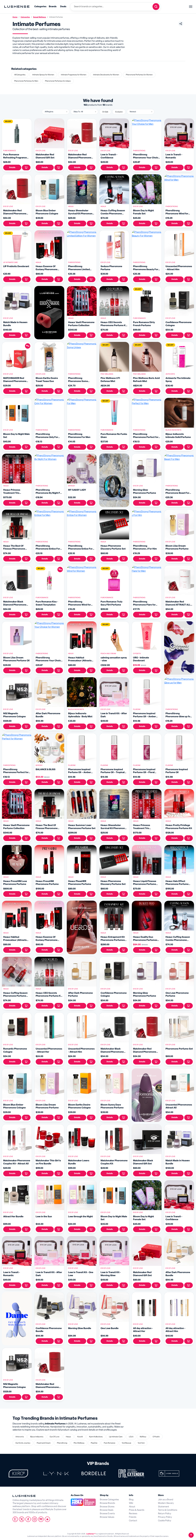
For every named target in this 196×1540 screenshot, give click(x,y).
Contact (133, 1520)
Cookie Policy (164, 1520)
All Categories (19, 75)
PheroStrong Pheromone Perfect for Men (145, 437)
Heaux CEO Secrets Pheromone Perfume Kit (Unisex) (114, 325)
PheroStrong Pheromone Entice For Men (48, 549)
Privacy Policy (165, 1517)
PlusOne (136, 709)
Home (15, 17)
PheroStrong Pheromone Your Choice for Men (146, 157)
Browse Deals (106, 1510)
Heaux (71, 206)
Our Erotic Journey (22, 1443)
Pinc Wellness (107, 374)
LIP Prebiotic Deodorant (16, 266)
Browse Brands (107, 1503)
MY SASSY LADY (77, 490)
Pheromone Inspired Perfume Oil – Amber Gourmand (144, 716)
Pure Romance (9, 150)
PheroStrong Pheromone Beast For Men (177, 493)
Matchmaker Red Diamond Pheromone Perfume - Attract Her (15, 213)
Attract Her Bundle (13, 1216)
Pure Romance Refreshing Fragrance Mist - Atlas (15, 157)
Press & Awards (136, 1510)
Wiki (131, 1503)
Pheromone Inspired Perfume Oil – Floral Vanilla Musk (144, 772)
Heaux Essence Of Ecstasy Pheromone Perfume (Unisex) (46, 269)
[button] (26, 167)
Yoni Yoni (141, 1443)
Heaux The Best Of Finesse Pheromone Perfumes (14, 549)
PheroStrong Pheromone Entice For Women (80, 549)
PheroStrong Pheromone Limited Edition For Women (79, 269)
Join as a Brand (165, 1499)
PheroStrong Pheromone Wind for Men (177, 213)
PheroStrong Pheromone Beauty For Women (145, 269)
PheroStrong (139, 150)
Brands (53, 6)
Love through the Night (80, 1216)
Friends (132, 1517)
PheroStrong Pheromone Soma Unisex (78, 381)
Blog (131, 1499)
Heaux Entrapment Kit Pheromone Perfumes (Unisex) (113, 940)
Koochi (80, 1437)
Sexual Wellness (39, 17)
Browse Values (107, 1517)
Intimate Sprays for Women (43, 75)
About (132, 1507)
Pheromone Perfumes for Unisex (58, 81)
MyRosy (71, 486)
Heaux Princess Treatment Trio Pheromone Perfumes (15, 493)
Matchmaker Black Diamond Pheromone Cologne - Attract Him (15, 605)
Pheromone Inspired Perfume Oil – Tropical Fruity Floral (112, 772)
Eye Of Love (40, 150)
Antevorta (170, 374)
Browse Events (107, 1513)
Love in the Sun (44, 1216)
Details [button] (12, 167)
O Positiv (137, 653)
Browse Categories (109, 1499)
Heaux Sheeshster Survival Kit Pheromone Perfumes (81, 213)
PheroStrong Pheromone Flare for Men (144, 605)
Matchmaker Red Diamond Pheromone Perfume (79, 157)
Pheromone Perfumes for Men (26, 81)
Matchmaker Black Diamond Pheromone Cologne (112, 1052)
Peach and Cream (108, 653)
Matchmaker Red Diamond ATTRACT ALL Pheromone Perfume (178, 605)
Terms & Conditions (167, 1510)
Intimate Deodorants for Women (106, 75)
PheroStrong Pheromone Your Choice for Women (49, 661)
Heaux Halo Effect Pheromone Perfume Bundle (177, 884)
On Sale (105, 112)
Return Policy (164, 1513)
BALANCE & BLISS (45, 769)
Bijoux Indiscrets (173, 430)
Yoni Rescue (126, 1443)
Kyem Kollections (96, 1437)
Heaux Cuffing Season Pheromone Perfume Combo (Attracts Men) (15, 996)
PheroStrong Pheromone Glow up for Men (178, 716)
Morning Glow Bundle (79, 1328)
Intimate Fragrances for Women (73, 75)
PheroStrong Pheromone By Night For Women (49, 493)
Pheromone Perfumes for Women (139, 75)
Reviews (133, 1513)
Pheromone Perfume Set (179, 1049)
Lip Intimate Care (10, 262)
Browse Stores (107, 1507)
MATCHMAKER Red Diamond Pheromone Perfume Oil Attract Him (16, 381)
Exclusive (119, 112)
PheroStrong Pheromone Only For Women (47, 437)
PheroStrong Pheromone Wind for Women (79, 605)
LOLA (131, 1437)
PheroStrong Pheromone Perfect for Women (15, 772)
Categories (40, 6)
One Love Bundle (110, 1328)
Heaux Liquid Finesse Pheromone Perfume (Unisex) (144, 884)
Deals (63, 6)
